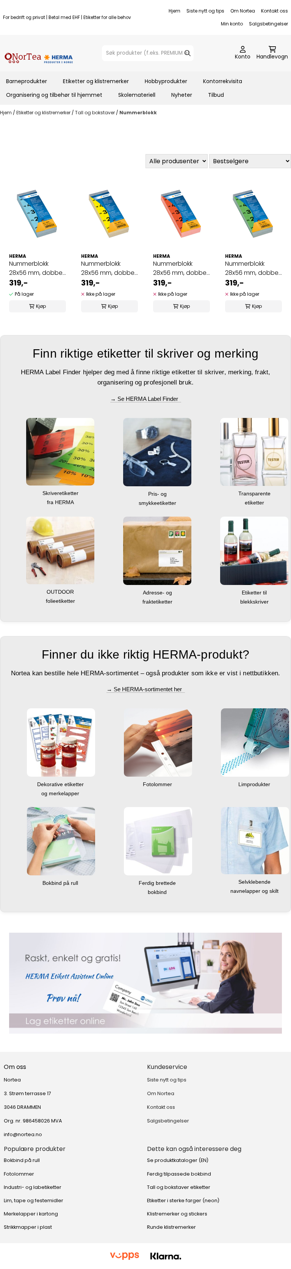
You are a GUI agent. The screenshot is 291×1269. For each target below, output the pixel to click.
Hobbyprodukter (166, 81)
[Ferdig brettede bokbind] (158, 841)
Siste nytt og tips (205, 11)
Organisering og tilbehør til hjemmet (54, 95)
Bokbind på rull (61, 883)
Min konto (232, 23)
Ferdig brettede (158, 883)
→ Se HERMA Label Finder (145, 399)
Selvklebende (255, 882)
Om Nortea (242, 11)
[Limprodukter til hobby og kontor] (255, 742)
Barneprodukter (26, 81)
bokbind (158, 892)
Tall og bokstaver (95, 112)
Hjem (174, 11)
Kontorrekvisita (222, 81)
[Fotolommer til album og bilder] (158, 742)
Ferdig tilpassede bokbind (179, 1174)
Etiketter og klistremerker (96, 81)
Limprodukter (255, 784)
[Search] (187, 53)
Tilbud (216, 95)
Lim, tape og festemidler (33, 1200)
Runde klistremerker (171, 1227)
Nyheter (181, 95)
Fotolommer (158, 784)
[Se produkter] (145, 983)
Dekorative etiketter (61, 784)
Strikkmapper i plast (28, 1227)
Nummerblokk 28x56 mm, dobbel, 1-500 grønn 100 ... (253, 268)
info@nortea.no (23, 1134)
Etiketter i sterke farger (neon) (183, 1200)
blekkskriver (255, 602)
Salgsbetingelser (268, 23)
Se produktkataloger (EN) (177, 1160)
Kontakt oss (274, 11)
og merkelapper (61, 793)
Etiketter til (255, 593)
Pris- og (158, 494)
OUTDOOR (61, 592)
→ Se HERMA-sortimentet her (145, 689)
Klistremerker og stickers (177, 1214)
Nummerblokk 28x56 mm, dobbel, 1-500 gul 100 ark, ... (109, 268)
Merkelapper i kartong (31, 1214)
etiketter (255, 503)
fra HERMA (61, 502)
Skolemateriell (136, 95)
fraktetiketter (158, 602)
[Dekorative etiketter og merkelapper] (61, 742)
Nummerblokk (138, 112)
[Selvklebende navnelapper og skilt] (255, 840)
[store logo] (39, 53)
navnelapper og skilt (255, 891)
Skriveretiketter (61, 493)
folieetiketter (61, 601)
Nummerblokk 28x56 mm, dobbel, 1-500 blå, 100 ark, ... (37, 268)
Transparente (255, 493)
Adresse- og (158, 593)
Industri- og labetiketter (32, 1187)
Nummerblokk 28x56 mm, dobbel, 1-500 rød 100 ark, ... (181, 268)
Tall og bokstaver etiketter (178, 1187)
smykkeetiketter (158, 503)
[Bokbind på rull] (61, 841)
